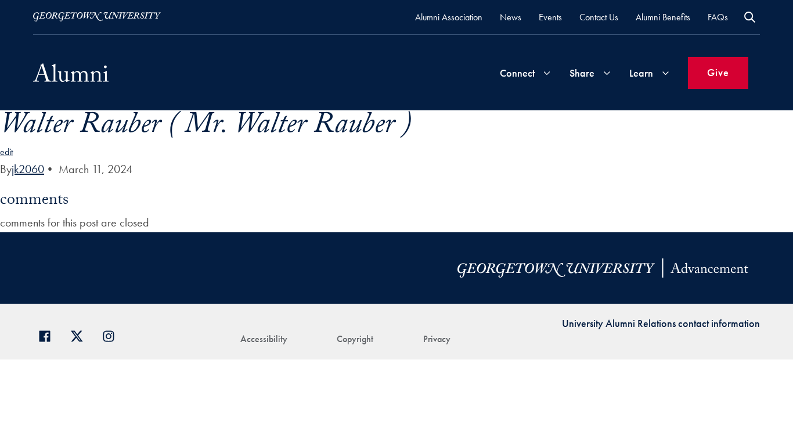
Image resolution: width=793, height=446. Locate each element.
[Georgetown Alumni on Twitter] (81, 334)
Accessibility (263, 339)
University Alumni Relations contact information (661, 323)
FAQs (718, 17)
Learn (641, 73)
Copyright (355, 339)
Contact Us (598, 17)
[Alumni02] (71, 72)
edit (6, 152)
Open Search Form (750, 17)
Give (718, 72)
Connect (517, 73)
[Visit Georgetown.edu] (97, 16)
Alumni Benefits (663, 17)
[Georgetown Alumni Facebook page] (49, 334)
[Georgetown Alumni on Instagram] (113, 334)
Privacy (436, 339)
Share (581, 73)
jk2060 (28, 169)
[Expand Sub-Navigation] (547, 73)
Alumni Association (448, 17)
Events (550, 17)
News (510, 17)
